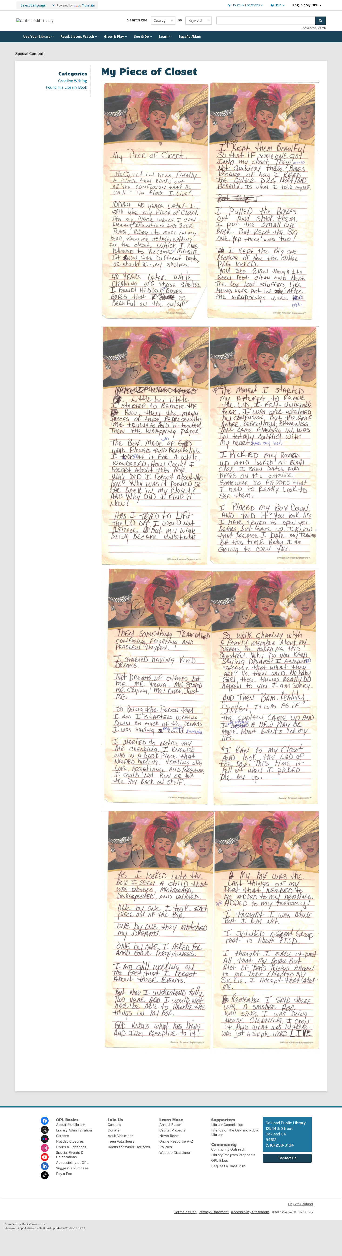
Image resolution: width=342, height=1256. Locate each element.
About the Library (70, 1125)
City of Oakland (300, 1204)
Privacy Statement (214, 1212)
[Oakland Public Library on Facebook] (45, 1121)
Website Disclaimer (175, 1153)
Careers (62, 1136)
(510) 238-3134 (280, 1145)
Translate (88, 5)
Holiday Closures (70, 1141)
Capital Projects (172, 1130)
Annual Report (171, 1125)
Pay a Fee (64, 1174)
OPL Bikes (219, 1160)
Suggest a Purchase (72, 1168)
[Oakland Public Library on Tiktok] (45, 1175)
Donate (114, 1130)
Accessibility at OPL (72, 1163)
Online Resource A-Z (176, 1141)
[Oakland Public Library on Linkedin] (45, 1166)
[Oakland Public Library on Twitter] (45, 1130)
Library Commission (227, 1125)
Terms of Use (185, 1212)
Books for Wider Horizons (129, 1147)
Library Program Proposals (233, 1155)
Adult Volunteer (120, 1136)
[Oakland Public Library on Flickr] (45, 1139)
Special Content (29, 54)
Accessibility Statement (250, 1212)
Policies (165, 1147)
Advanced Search (314, 28)
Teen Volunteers (121, 1141)
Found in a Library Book (66, 87)
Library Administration (74, 1130)
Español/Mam (189, 36)
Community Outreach (228, 1149)
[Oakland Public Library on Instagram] (45, 1148)
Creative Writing (72, 81)
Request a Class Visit (228, 1166)
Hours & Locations (71, 1147)
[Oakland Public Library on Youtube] (45, 1157)
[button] (245, 5)
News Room (169, 1136)
